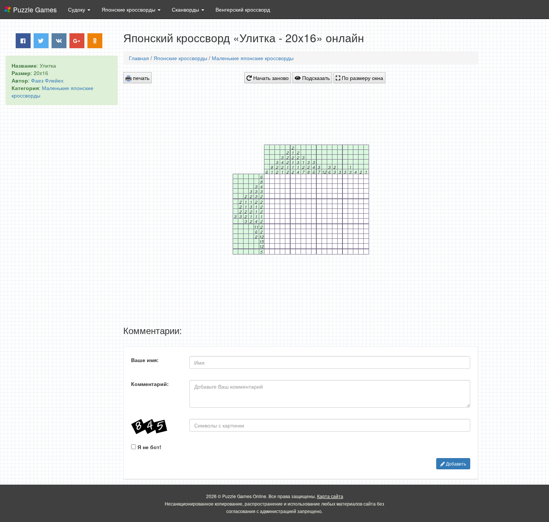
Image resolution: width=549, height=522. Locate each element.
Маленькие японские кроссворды (253, 58)
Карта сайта (330, 496)
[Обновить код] (154, 426)
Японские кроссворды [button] (129, 9)
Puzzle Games (35, 9)
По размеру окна (361, 77)
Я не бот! (148, 447)
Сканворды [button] (186, 9)
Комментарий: (150, 383)
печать (140, 77)
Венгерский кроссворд (242, 9)
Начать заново (270, 77)
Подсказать (315, 77)
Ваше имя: (145, 360)
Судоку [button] (77, 9)
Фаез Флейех (47, 80)
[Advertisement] (62, 224)
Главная (139, 58)
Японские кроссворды (180, 58)
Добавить (455, 463)
